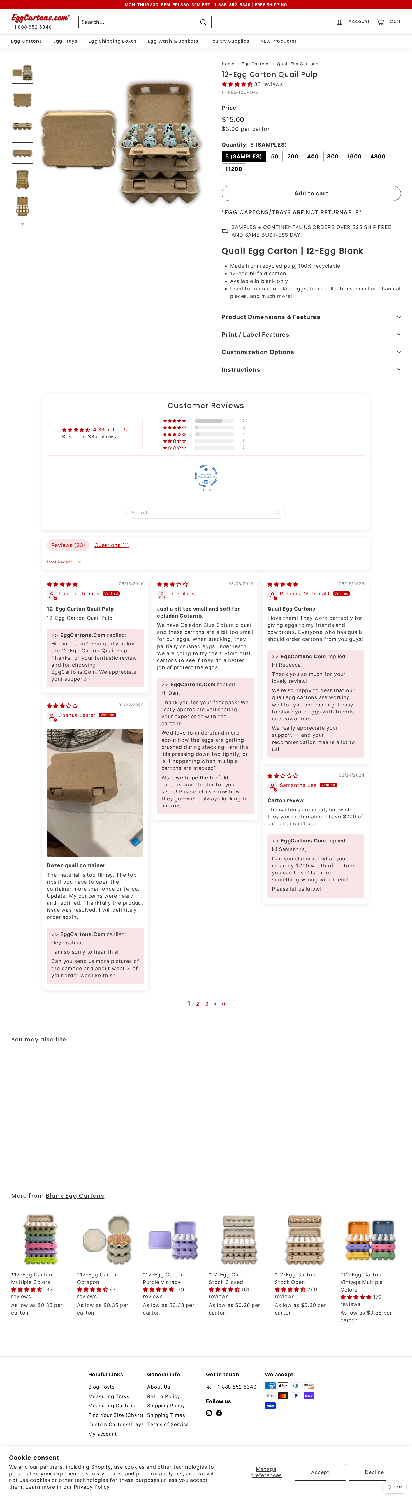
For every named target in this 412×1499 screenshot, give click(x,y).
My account (102, 1434)
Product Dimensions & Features (271, 316)
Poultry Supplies (229, 41)
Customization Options (258, 351)
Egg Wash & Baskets (173, 41)
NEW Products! (278, 41)
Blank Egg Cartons (75, 1196)
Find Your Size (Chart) (115, 1415)
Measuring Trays (108, 1396)
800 (333, 156)
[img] (62, 584)
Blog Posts (101, 1387)
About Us (158, 1387)
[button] (238, 84)
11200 (233, 169)
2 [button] (198, 1004)
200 (293, 156)
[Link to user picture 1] (95, 793)
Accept (320, 1472)
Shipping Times (166, 1415)
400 (313, 156)
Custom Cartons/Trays (116, 1424)
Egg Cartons (26, 41)
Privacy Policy (92, 1487)
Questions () (111, 545)
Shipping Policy (166, 1405)
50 (275, 156)
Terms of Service (168, 1424)
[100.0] (206, 476)
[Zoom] (120, 144)
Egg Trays (65, 41)
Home (228, 63)
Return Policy (163, 1396)
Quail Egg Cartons (297, 63)
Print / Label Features (256, 334)
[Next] (22, 222)
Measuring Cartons (111, 1405)
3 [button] (207, 1004)
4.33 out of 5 (110, 430)
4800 (378, 156)
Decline (374, 1472)
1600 (354, 156)
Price (229, 108)
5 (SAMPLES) (243, 156)
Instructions (241, 369)
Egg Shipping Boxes (112, 41)
